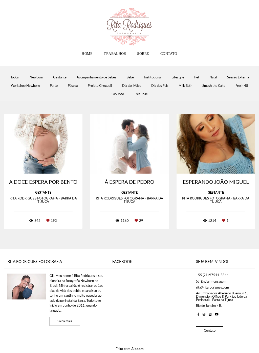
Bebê (130, 77)
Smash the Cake (213, 86)
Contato (209, 330)
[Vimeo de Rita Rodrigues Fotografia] (210, 314)
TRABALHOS (115, 54)
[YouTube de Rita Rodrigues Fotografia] (217, 314)
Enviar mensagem (213, 281)
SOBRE (143, 54)
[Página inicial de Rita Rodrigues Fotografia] (129, 24)
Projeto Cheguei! (100, 86)
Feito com (130, 349)
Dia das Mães (131, 86)
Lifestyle (177, 77)
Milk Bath (185, 86)
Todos (14, 77)
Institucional (152, 77)
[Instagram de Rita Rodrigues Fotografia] (204, 314)
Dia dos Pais (159, 86)
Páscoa (73, 86)
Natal (213, 77)
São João (118, 94)
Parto (54, 86)
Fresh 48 (241, 86)
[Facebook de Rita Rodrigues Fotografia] (198, 314)
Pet (196, 77)
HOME (87, 54)
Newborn (36, 77)
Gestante (60, 77)
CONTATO (168, 54)
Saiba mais (64, 321)
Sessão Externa (238, 77)
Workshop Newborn (25, 86)
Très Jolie (141, 94)
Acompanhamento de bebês (96, 77)
